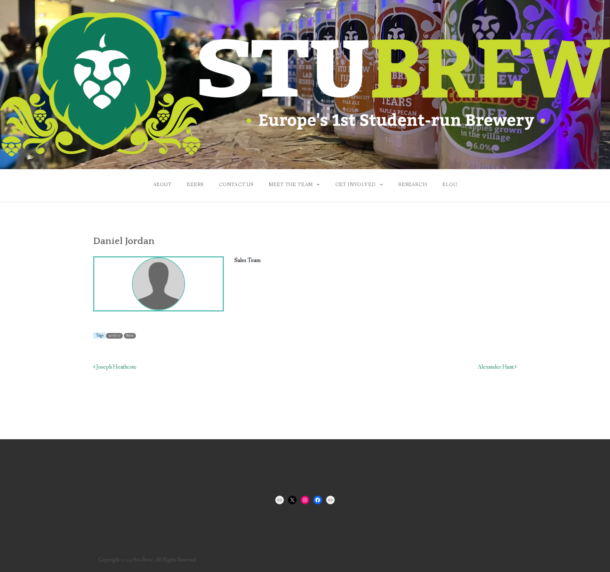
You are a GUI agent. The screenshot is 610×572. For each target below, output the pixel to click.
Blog (449, 184)
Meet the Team (291, 184)
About (162, 184)
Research (412, 184)
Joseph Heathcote (116, 367)
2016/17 (114, 335)
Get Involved (355, 184)
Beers (195, 184)
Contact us (236, 184)
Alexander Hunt (496, 367)
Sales (129, 335)
